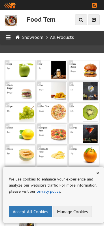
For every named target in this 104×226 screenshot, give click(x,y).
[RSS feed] (94, 5)
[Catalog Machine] (10, 5)
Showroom (32, 37)
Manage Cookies (72, 211)
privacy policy (48, 191)
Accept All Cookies (30, 211)
